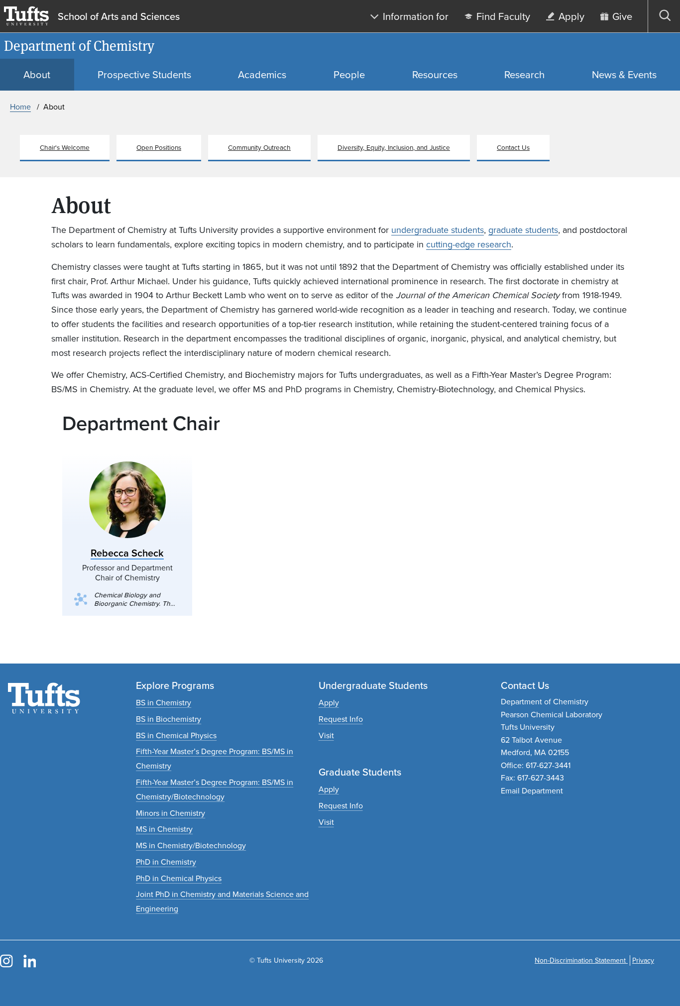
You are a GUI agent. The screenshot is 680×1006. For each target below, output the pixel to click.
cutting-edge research (468, 244)
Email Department (532, 790)
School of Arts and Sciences (119, 16)
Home (20, 106)
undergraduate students (437, 230)
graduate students (523, 230)
